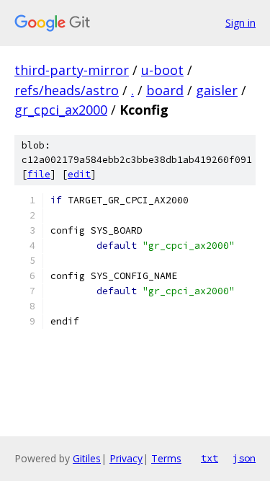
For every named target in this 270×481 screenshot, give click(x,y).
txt (209, 457)
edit (79, 174)
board (165, 90)
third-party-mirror (71, 70)
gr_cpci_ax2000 (60, 109)
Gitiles (87, 458)
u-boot (162, 70)
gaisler (217, 90)
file (38, 174)
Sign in (240, 23)
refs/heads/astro (66, 90)
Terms (166, 458)
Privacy (126, 458)
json (244, 457)
